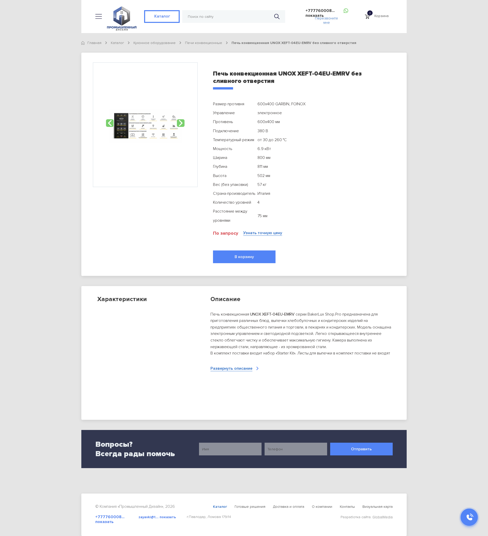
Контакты (347, 506)
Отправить (361, 449)
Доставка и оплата (288, 506)
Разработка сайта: (367, 517)
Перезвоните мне (326, 19)
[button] (110, 123)
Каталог (162, 16)
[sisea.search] (277, 16)
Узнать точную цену (262, 233)
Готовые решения (250, 506)
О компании (322, 506)
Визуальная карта (377, 506)
